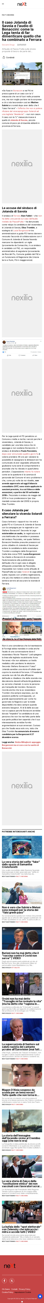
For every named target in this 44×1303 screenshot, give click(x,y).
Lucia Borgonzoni (21, 230)
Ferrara (16, 216)
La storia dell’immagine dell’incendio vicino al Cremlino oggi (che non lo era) (21, 1138)
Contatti (14, 1289)
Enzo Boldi (6, 967)
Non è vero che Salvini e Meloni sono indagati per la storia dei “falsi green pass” (21, 910)
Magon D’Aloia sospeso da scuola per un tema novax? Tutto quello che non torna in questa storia (19, 1092)
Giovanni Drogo (8, 45)
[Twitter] (10, 1279)
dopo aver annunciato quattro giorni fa (20, 454)
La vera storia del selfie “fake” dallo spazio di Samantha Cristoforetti (21, 864)
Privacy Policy (24, 1289)
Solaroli (25, 572)
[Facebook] (3, 1279)
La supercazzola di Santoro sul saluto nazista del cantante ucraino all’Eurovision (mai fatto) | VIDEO (22, 1047)
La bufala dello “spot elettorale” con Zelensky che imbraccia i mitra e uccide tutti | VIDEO (21, 1229)
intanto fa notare (32, 471)
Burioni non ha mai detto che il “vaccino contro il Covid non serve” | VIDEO (20, 955)
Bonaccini (17, 90)
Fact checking (8, 15)
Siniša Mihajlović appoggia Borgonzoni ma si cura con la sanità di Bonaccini (21, 745)
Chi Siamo (6, 1289)
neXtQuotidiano (8, 876)
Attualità (15, 967)
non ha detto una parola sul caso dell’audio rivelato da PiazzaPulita (22, 219)
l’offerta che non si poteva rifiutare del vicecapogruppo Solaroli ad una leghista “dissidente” (22, 111)
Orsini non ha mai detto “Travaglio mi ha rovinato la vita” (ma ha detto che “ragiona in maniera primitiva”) (22, 1001)
